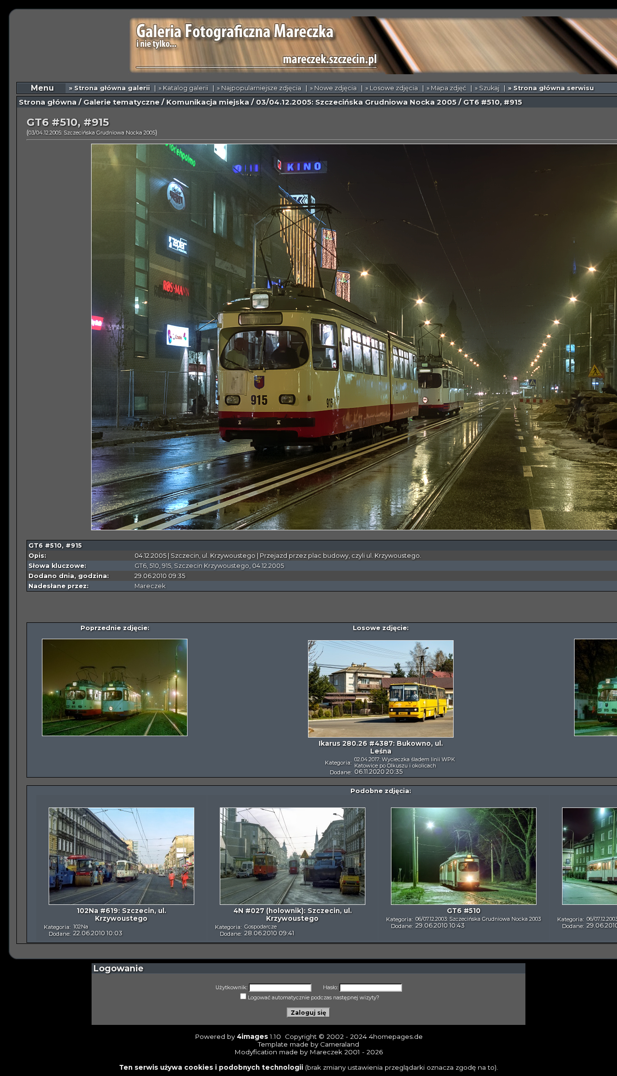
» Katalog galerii (183, 88)
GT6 (140, 565)
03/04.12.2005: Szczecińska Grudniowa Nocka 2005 (356, 102)
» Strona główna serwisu (551, 88)
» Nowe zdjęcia (333, 88)
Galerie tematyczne (121, 102)
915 (166, 565)
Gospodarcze (260, 926)
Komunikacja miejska (207, 102)
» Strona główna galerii (109, 88)
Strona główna (48, 102)
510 (154, 565)
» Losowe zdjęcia (391, 88)
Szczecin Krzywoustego (211, 565)
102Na (80, 926)
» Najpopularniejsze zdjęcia (259, 88)
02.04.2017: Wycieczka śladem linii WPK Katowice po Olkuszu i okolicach (404, 762)
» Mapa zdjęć (446, 88)
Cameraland (339, 1044)
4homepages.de (396, 1036)
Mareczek (149, 586)
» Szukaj (487, 88)
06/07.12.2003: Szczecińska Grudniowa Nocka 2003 (478, 918)
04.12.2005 (268, 565)
